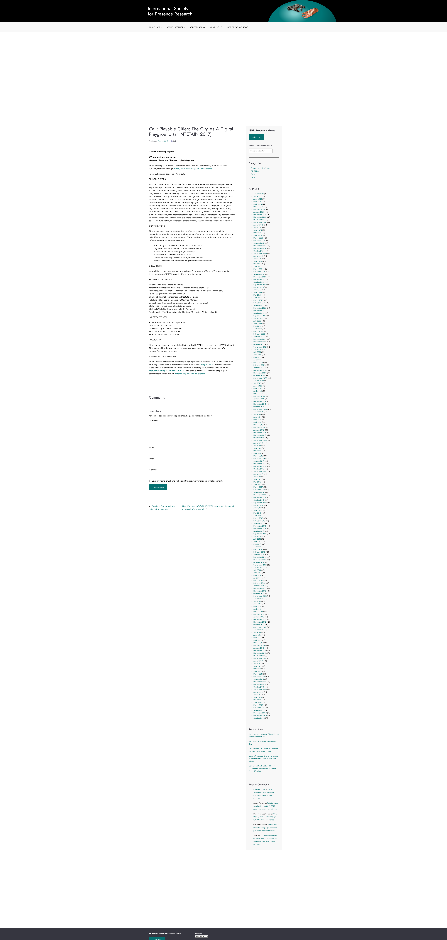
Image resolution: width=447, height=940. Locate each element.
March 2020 (258, 394)
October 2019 (258, 407)
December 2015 (259, 526)
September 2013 (260, 596)
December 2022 (259, 308)
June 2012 (257, 635)
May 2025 (257, 233)
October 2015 (258, 531)
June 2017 (257, 479)
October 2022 (258, 313)
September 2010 (260, 689)
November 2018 (259, 435)
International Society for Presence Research (170, 11)
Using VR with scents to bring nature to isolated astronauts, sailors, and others (263, 758)
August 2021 (258, 349)
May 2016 (257, 513)
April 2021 (257, 360)
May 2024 (257, 264)
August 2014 (258, 568)
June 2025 (257, 230)
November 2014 (259, 560)
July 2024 (257, 259)
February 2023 (259, 303)
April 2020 (257, 391)
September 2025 (260, 222)
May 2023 (257, 295)
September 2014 (260, 565)
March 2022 (258, 331)
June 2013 (257, 604)
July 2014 (257, 570)
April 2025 (257, 235)
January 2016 (258, 523)
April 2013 (257, 609)
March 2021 (258, 362)
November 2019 (259, 404)
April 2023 (257, 298)
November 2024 (259, 248)
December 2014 (259, 557)
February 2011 (259, 676)
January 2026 (258, 212)
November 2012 (259, 622)
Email (152, 459)
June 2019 (257, 417)
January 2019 (258, 430)
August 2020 (258, 381)
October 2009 (259, 718)
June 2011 (257, 666)
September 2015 (260, 534)
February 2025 (259, 240)
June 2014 (257, 573)
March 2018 (258, 456)
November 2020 (260, 373)
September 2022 (260, 316)
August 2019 (258, 412)
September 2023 (260, 285)
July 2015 (257, 539)
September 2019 (260, 409)
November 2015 (259, 529)
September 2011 (259, 658)
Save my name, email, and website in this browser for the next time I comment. (187, 481)
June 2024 (257, 261)
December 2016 (259, 495)
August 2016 (258, 505)
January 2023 (258, 305)
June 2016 (257, 510)
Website (153, 470)
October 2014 (258, 562)
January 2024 (258, 274)
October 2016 (258, 500)
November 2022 (259, 311)
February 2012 (259, 645)
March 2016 (258, 518)
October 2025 (258, 220)
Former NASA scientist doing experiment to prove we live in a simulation (266, 828)
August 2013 (258, 599)
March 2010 (258, 705)
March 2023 (258, 300)
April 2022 (257, 329)
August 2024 (258, 256)
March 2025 (258, 238)
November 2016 (259, 497)
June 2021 (257, 355)
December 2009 (260, 713)
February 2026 (259, 209)
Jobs (253, 177)
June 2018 (257, 448)
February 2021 (259, 365)
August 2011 (258, 661)
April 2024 (257, 266)
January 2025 (258, 243)
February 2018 (259, 459)
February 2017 (259, 490)
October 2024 (258, 251)
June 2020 (257, 386)
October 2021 (258, 344)
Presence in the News (260, 168)
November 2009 (260, 715)
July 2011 (257, 664)
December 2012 (259, 619)
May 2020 (257, 388)
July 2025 (257, 228)
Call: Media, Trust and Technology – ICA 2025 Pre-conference (265, 817)
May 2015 (257, 544)
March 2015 (258, 549)
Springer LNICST (207, 364)
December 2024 (259, 246)
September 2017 (260, 471)
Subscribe (256, 137)
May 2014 (257, 575)
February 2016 (259, 521)
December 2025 (259, 215)
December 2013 (259, 588)
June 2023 (257, 292)
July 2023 (257, 290)
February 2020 (259, 396)
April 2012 (257, 640)
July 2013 (257, 601)
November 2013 (259, 591)
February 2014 (259, 583)
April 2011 (257, 671)
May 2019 (257, 420)
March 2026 (258, 207)
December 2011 (259, 651)
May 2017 (257, 482)
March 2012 (258, 643)
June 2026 (257, 199)
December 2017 (259, 464)
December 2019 (259, 401)
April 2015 (257, 547)
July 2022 (257, 321)
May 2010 (257, 700)
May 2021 (257, 357)
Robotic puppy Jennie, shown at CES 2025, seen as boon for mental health (266, 806)
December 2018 (259, 433)
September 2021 (260, 347)
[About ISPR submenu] (161, 27)
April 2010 (257, 702)
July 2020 (257, 383)
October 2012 (258, 625)
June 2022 (257, 324)
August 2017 (258, 474)
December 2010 (259, 682)
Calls (175, 141)
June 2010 (257, 697)
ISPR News (255, 171)
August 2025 (258, 225)
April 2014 (257, 578)
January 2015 (258, 555)
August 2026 (258, 194)
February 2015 (259, 552)
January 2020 (259, 399)
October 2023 (258, 282)
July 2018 (257, 445)
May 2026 (257, 202)
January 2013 (258, 617)
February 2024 (259, 272)
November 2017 (259, 466)
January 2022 (258, 336)
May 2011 (257, 669)
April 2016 (257, 516)
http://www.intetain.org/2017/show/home (193, 168)
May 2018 (257, 451)
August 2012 (258, 630)
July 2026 (257, 196)
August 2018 (258, 443)
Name (152, 447)
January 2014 (258, 586)
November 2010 (259, 684)
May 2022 (257, 326)
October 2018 (258, 438)
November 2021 (259, 342)
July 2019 (257, 414)
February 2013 (259, 614)
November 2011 (259, 653)
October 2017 (258, 469)
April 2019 (257, 422)
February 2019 (259, 427)
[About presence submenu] (184, 27)
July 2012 (257, 632)
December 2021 (259, 339)
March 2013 (258, 612)
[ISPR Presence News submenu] (249, 27)
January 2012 (258, 648)
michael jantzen (259, 789)
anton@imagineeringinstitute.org (190, 374)
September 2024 (260, 253)
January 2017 (258, 492)
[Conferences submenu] (204, 27)
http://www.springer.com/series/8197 (165, 371)
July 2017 (257, 477)
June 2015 (257, 541)
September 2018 (260, 440)
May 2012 (257, 638)
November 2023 (259, 279)
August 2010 (258, 692)
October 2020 (259, 375)
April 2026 (257, 204)
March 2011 (258, 674)
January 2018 (258, 461)
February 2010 (259, 708)
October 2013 (258, 593)
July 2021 (257, 352)
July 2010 (257, 695)
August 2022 (258, 318)
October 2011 (258, 656)
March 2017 (258, 487)
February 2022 (259, 334)
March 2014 (258, 580)
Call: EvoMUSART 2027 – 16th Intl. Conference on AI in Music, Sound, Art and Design (262, 768)
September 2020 (260, 378)
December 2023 (259, 277)
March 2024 (258, 269)
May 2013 (257, 606)
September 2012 (260, 627)
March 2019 (258, 425)
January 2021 (258, 368)
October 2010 (258, 687)
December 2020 (260, 370)
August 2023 (258, 287)
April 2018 (257, 453)
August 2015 (258, 536)
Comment (154, 420)
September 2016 (260, 503)
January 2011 (258, 679)
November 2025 (259, 217)
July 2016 (257, 508)
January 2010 (258, 710)
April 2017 (257, 484)
